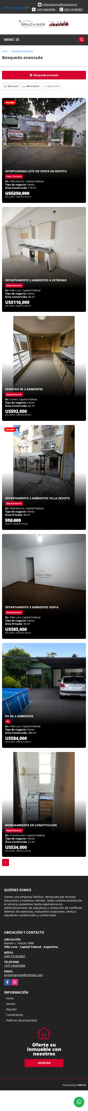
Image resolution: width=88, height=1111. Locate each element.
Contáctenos (14, 1015)
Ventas (10, 1004)
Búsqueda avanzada (22, 51)
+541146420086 (46, 9)
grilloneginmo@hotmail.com (60, 4)
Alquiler (11, 1009)
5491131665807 (73, 9)
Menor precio (32, 86)
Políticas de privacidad (21, 1020)
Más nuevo (12, 86)
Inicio (5, 51)
